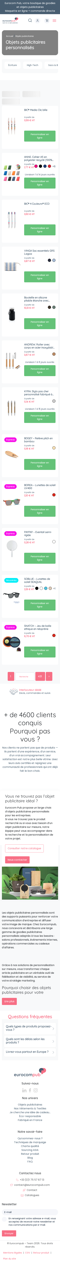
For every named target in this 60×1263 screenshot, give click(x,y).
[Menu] (54, 20)
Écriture (12, 65)
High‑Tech (32, 65)
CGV (27, 1252)
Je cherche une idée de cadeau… (30, 1112)
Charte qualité (30, 1146)
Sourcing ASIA (30, 1150)
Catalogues (32, 1195)
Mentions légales (12, 1252)
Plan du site (9, 1258)
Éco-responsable (30, 1116)
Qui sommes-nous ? (30, 1138)
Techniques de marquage (30, 1142)
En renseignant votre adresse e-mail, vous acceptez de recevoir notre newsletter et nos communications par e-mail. (32, 1221)
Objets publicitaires (30, 1105)
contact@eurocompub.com (32, 1185)
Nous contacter (17, 860)
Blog (30, 1158)
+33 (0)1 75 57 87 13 (32, 1180)
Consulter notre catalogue (24, 848)
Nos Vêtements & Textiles (30, 1108)
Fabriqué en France (30, 1120)
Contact (32, 1190)
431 (40, 676)
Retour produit (30, 1154)
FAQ (30, 1161)
